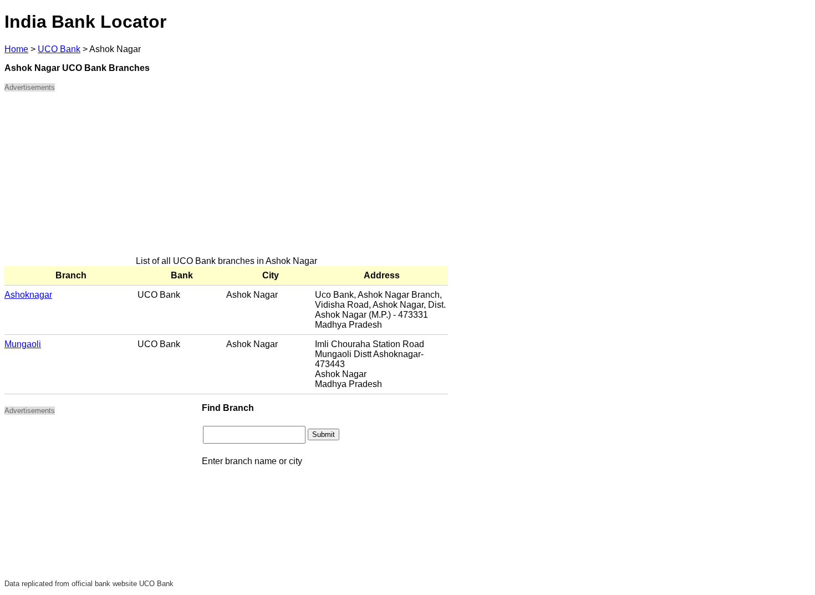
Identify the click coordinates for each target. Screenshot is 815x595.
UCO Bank (59, 49)
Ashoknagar (28, 294)
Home (16, 49)
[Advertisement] (226, 178)
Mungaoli (22, 344)
